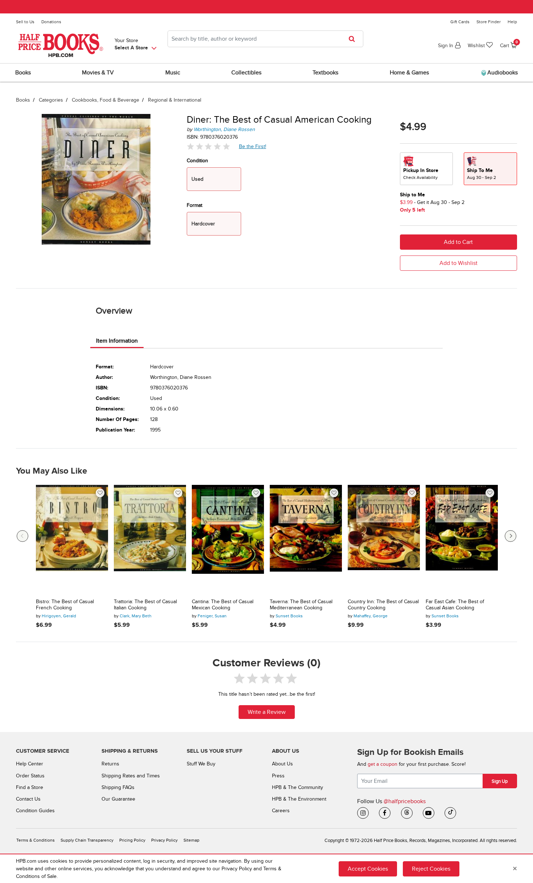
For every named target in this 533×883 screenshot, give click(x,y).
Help (512, 21)
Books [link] (23, 72)
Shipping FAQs (118, 787)
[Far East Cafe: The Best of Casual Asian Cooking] (462, 539)
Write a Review (267, 712)
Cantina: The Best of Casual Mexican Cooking (222, 605)
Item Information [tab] (117, 340)
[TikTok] (450, 813)
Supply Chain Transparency (87, 840)
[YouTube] (428, 813)
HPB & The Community (297, 787)
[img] (208, 146)
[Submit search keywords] (354, 39)
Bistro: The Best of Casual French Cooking (65, 605)
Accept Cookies (368, 868)
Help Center (29, 764)
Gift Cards (460, 21)
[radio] (426, 168)
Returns (110, 764)
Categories (51, 100)
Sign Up (500, 781)
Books (23, 100)
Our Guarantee (118, 799)
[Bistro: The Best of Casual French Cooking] (72, 539)
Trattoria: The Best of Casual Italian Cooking (145, 605)
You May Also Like (51, 471)
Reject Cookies (431, 868)
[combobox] (265, 39)
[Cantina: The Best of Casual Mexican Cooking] (228, 539)
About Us (282, 764)
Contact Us (28, 799)
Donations (51, 21)
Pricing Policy (132, 840)
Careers (281, 811)
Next (510, 536)
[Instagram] (363, 813)
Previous (22, 536)
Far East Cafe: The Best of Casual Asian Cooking (455, 605)
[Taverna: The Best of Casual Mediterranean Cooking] (306, 539)
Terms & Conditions (35, 840)
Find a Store (29, 787)
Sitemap (191, 840)
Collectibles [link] (246, 72)
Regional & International (174, 100)
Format (194, 205)
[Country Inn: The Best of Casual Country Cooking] (384, 539)
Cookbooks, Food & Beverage (105, 100)
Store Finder (488, 21)
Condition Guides (35, 811)
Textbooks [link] (325, 72)
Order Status (30, 776)
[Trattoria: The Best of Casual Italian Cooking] (150, 539)
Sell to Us (25, 21)
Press (278, 776)
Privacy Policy (164, 840)
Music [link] (172, 72)
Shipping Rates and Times (131, 776)
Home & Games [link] (409, 72)
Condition (197, 161)
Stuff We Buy (201, 764)
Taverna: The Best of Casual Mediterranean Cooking (301, 605)
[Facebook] (385, 813)
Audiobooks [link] (502, 72)
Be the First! (252, 146)
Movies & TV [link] (98, 72)
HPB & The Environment (299, 799)
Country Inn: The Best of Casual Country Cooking (383, 605)
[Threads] (407, 813)
